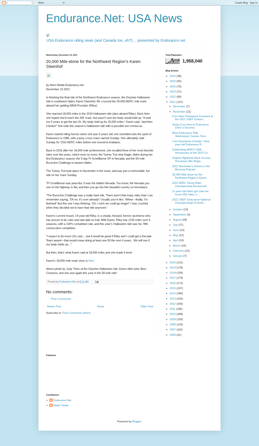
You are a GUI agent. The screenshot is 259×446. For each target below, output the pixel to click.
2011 (173, 308)
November (179, 111)
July (175, 224)
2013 (173, 298)
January (178, 255)
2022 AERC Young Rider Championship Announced (189, 184)
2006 (173, 334)
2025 (173, 81)
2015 (173, 288)
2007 (173, 329)
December (179, 106)
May (176, 235)
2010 (173, 313)
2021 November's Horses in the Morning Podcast (191, 168)
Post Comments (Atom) (77, 312)
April (176, 240)
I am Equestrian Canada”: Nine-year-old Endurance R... (191, 143)
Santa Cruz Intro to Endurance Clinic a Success (190, 126)
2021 (173, 101)
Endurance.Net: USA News (114, 18)
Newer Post (54, 306)
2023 (173, 91)
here (91, 260)
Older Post (146, 306)
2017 (173, 277)
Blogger (136, 421)
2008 (173, 324)
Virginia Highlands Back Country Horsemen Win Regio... (191, 159)
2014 (173, 293)
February (179, 250)
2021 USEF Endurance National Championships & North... (191, 201)
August (177, 219)
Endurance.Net (62, 400)
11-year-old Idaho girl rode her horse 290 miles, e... (190, 193)
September (180, 214)
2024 (173, 86)
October (178, 209)
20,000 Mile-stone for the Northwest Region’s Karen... (190, 176)
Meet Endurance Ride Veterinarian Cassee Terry (189, 134)
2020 (173, 262)
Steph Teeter (61, 405)
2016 (173, 283)
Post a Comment (61, 298)
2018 (173, 272)
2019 (173, 267)
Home (100, 306)
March (177, 245)
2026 (173, 75)
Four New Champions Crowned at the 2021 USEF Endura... (192, 118)
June (176, 230)
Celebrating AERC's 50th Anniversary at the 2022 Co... (191, 151)
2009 (173, 319)
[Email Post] (96, 281)
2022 (173, 96)
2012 (173, 303)
